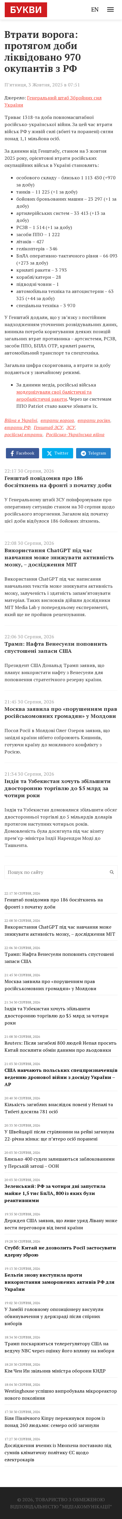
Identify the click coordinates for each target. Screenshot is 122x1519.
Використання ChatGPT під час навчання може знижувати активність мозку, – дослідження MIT (59, 557)
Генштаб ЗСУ (48, 427)
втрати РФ (17, 427)
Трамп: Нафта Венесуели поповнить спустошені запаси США (55, 647)
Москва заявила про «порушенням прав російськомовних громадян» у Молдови (60, 712)
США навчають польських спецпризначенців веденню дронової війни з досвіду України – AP (61, 1077)
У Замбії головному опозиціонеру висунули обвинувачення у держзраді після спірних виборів (53, 1316)
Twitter (61, 453)
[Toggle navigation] (110, 9)
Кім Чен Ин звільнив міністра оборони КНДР (55, 1370)
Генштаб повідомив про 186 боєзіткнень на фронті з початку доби (58, 481)
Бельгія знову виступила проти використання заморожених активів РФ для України (59, 1282)
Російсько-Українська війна (75, 434)
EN (95, 9)
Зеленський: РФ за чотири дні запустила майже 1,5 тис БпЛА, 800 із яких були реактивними (54, 1193)
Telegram (96, 453)
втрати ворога (57, 420)
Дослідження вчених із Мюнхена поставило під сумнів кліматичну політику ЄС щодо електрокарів (58, 1452)
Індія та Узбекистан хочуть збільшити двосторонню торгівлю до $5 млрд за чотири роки (57, 788)
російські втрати (23, 434)
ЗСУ (70, 427)
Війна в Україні (20, 420)
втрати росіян (94, 420)
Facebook (24, 453)
